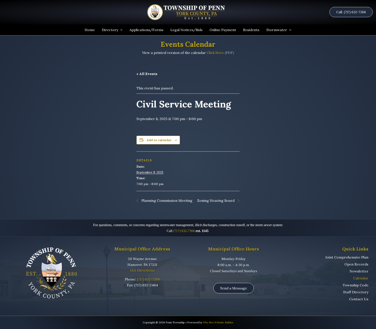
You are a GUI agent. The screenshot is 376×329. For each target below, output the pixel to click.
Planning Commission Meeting (166, 200)
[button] (352, 12)
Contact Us (358, 299)
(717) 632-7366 (184, 231)
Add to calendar (159, 140)
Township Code (355, 285)
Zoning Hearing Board (216, 200)
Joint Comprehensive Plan (346, 257)
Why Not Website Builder (218, 322)
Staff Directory (355, 292)
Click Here (215, 52)
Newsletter (358, 271)
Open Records (356, 264)
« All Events (146, 74)
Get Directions (142, 270)
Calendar (360, 278)
